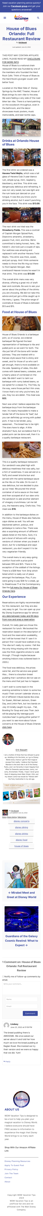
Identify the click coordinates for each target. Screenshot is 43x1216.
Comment (30, 1013)
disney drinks (21, 833)
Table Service (21, 817)
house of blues (21, 846)
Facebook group (19, 6)
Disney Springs (12, 817)
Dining (4, 817)
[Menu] (5, 18)
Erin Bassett (23, 42)
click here (7, 727)
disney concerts (21, 821)
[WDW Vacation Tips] (21, 17)
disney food (21, 840)
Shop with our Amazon (16, 1147)
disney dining (21, 827)
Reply (8, 1061)
